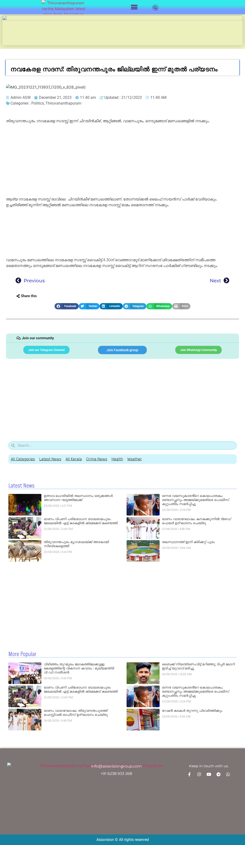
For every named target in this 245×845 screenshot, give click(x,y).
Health (117, 459)
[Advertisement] (122, 161)
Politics (37, 103)
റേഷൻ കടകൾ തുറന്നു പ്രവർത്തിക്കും (192, 710)
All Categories (23, 459)
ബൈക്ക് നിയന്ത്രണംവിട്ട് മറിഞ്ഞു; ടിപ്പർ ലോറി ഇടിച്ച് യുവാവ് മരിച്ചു (198, 666)
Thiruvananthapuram (63, 103)
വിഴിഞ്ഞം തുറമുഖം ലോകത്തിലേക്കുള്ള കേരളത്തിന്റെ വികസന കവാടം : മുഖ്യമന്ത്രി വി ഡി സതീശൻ (79, 668)
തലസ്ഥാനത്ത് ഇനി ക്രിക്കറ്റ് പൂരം (188, 542)
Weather (134, 459)
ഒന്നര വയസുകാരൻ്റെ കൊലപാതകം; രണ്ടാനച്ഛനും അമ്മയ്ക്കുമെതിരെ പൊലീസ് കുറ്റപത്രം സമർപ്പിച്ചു (195, 500)
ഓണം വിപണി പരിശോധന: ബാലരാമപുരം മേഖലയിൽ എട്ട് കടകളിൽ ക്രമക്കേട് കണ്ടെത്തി (81, 521)
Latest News (50, 459)
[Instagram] (199, 774)
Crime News (96, 459)
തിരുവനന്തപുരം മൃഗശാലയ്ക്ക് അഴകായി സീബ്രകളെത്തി (76, 544)
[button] (134, 7)
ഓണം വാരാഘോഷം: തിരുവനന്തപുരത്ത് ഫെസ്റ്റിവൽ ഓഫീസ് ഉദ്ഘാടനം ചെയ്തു (76, 712)
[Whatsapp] (228, 774)
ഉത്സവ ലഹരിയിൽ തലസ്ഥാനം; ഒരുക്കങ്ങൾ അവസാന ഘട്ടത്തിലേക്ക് (78, 498)
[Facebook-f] (189, 774)
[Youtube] (208, 774)
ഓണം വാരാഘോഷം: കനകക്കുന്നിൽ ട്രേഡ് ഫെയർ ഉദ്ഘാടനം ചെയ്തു (196, 521)
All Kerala (74, 459)
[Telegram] (218, 774)
